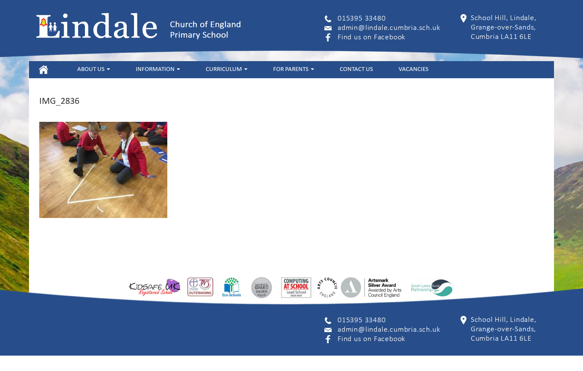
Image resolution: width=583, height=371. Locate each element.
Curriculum (224, 69)
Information (156, 69)
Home (43, 69)
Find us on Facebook (371, 37)
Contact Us (356, 69)
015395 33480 (362, 19)
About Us (91, 69)
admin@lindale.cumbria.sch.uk (389, 28)
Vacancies (414, 69)
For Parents (291, 69)
